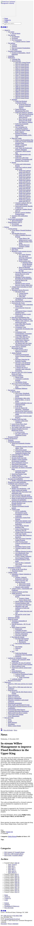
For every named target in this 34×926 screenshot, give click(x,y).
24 (18, 877)
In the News (18, 406)
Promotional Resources (18, 672)
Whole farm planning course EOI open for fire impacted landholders (23, 522)
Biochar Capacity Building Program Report (23, 213)
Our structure (12, 35)
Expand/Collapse (20, 852)
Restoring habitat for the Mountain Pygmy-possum (27, 264)
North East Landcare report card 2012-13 (25, 200)
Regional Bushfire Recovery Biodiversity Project (20, 429)
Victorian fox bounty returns (23, 566)
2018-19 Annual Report (22, 72)
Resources (18, 656)
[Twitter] (3, 27)
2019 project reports (24, 585)
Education (14, 49)
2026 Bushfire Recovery (19, 233)
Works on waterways (14, 696)
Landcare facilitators (17, 375)
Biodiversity (18, 629)
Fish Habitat (18, 646)
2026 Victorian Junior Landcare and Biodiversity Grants (22, 543)
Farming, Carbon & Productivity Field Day (21, 578)
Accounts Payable (17, 225)
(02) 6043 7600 (17, 915)
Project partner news (25, 261)
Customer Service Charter (22, 41)
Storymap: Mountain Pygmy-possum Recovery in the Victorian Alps (23, 273)
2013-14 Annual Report (22, 80)
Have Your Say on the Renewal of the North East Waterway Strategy (26, 120)
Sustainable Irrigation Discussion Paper (21, 471)
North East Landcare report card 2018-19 (25, 190)
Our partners (11, 43)
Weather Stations (16, 475)
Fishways (18, 648)
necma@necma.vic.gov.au (12, 919)
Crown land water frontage (15, 714)
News (9, 719)
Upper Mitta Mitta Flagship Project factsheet (23, 324)
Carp (16, 650)
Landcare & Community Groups (17, 658)
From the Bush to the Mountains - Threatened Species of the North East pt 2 (23, 409)
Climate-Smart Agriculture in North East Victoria (23, 532)
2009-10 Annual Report (22, 86)
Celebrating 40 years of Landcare (21, 663)
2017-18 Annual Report (22, 74)
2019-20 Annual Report (22, 70)
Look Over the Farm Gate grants (21, 495)
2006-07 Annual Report (22, 91)
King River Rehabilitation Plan (20, 317)
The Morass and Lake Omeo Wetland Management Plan (23, 344)
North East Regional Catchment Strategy (21, 102)
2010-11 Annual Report (22, 85)
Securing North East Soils (19, 419)
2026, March (11, 872)
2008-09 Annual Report (22, 88)
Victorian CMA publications (20, 216)
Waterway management (14, 698)
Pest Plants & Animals (18, 637)
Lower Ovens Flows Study (19, 424)
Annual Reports (16, 61)
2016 (16, 889)
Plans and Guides (17, 138)
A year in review (20, 432)
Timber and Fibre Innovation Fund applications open (21, 492)
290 (12, 854)
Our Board (15, 38)
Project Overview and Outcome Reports (21, 581)
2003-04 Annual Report (22, 96)
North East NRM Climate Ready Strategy (22, 131)
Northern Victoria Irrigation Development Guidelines (19, 460)
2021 (16, 880)
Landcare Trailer (20, 675)
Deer (13, 651)
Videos (14, 217)
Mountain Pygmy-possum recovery (22, 251)
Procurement (15, 224)
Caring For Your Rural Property (21, 477)
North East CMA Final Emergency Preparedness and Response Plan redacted (23, 159)
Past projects (11, 390)
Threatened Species (17, 571)
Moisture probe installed (22, 587)
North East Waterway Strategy (24, 112)
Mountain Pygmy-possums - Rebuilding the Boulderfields (23, 277)
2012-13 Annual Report (22, 82)
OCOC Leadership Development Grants (21, 511)
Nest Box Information (21, 634)
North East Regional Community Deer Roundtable (23, 653)
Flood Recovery (12, 690)
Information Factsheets (14, 567)
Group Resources (17, 671)
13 (18, 892)
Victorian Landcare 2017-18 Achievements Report (23, 203)
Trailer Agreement (24, 677)
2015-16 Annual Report (22, 77)
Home (6, 18)
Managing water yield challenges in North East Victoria (22, 608)
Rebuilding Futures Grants (22, 546)
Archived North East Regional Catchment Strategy (25, 106)
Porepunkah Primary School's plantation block (23, 311)
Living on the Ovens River (19, 569)
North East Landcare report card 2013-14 (25, 197)
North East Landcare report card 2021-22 (25, 181)
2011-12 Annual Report (22, 83)
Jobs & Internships (17, 220)
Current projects (12, 228)
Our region (11, 32)
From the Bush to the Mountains (21, 281)
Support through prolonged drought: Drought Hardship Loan (22, 502)
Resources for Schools (14, 680)
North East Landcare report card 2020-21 (25, 184)
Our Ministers (15, 36)
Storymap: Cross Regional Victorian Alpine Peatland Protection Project (22, 364)
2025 (16, 874)
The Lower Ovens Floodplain (20, 383)
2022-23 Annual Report (22, 65)
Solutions (7, 904)
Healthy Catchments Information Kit (21, 145)
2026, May (11, 869)
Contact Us (7, 20)
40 (18, 863)
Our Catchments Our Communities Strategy (21, 127)
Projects (6, 227)
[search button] (5, 24)
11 (15, 871)
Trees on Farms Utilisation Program (22, 496)
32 (18, 890)
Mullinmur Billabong (21, 388)
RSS (5, 852)
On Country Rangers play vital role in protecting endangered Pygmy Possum (25, 257)
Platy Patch (15, 249)
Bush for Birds (16, 391)
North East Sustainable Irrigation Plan (21, 124)
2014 (16, 892)
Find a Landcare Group (18, 666)
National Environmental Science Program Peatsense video (23, 356)
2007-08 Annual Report (22, 90)
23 (18, 887)
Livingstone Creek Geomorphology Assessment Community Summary (23, 333)
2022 (16, 879)
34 (18, 885)
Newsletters (11, 724)
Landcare (14, 44)
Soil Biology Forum (21, 382)
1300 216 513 (7, 915)
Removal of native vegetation (23, 632)
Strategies (14, 99)
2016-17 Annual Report (22, 75)
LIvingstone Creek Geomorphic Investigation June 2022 (24, 328)
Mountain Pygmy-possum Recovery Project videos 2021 (23, 284)
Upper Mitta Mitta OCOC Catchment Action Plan (22, 337)
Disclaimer (4, 923)
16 (18, 882)
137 (13, 852)
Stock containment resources (20, 462)
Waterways (7, 682)
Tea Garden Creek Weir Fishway (21, 427)
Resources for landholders (15, 479)
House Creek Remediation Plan (24, 140)
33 (18, 879)
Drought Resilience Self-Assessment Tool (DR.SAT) (23, 603)
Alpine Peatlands (16, 353)
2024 (16, 876)
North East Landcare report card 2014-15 (25, 194)
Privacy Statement (13, 923)
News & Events (8, 717)
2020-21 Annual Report (22, 69)
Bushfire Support (16, 504)
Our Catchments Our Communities (22, 301)
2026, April (11, 871)
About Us (7, 30)
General (9, 852)
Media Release (12, 836)
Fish (13, 645)
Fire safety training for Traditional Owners (21, 434)
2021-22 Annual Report (22, 67)
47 (18, 889)
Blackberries (22, 642)
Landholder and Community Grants (18, 483)
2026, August (12, 864)
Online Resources (17, 593)
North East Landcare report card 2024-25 (25, 171)
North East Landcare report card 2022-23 (25, 177)
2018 (16, 885)
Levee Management (13, 716)
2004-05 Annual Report (22, 94)
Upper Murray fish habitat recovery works (25, 239)
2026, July (11, 866)
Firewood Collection (21, 635)
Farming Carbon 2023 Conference (21, 421)
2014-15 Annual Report (22, 78)
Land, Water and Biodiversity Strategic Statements (23, 148)
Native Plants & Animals (19, 627)
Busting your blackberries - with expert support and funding (21, 489)
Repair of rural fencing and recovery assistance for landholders (22, 499)
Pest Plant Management (22, 638)
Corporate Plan (16, 59)
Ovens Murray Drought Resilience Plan (22, 526)
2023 (16, 877)
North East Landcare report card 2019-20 (25, 187)
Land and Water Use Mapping (20, 454)
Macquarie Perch (20, 291)
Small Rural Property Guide (20, 466)
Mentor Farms (19, 377)
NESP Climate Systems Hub (23, 601)
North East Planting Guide (19, 474)
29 (18, 880)
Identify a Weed (23, 640)
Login (6, 21)
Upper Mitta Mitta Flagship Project (22, 319)
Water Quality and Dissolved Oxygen (18, 705)
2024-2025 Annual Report (22, 62)
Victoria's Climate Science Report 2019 (25, 599)
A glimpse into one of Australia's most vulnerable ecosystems (23, 369)
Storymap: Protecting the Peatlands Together (22, 360)
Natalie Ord (9, 832)
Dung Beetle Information (19, 464)
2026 (16, 863)
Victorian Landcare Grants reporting (22, 664)
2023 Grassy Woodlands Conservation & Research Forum (22, 395)
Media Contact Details (14, 726)
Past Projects (22, 295)
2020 (16, 882)
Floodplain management (15, 703)
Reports (14, 162)
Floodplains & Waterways (11, 906)
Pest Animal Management (22, 643)
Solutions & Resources (10, 438)
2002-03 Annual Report (22, 98)
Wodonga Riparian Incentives (23, 551)
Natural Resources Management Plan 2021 (22, 110)
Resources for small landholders (17, 482)
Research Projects (13, 437)
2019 (16, 884)
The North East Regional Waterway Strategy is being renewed (26, 115)
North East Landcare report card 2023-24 (25, 174)
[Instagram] (7, 27)
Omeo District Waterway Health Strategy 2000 (22, 340)
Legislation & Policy (21, 630)
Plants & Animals (13, 619)
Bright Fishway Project (18, 425)
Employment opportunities (15, 219)
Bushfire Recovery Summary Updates (24, 245)
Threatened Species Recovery (20, 290)
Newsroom (18, 253)
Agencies (14, 46)
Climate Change (12, 572)
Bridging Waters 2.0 (17, 248)
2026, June (11, 868)
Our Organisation (17, 40)
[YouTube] (5, 27)
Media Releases (12, 722)
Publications (11, 57)
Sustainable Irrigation (14, 441)
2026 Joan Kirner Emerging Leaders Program (23, 539)
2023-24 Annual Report (22, 64)
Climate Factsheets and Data (20, 592)
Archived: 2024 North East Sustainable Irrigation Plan (23, 452)
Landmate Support (17, 679)
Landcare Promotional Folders (24, 674)
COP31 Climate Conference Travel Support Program (23, 557)
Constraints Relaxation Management (18, 711)
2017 (16, 887)
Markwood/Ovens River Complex (18, 713)
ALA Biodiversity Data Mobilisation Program (22, 553)
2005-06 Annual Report (22, 93)
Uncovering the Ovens (18, 303)
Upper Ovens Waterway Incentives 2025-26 (22, 529)
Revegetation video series (22, 398)
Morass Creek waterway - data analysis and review (24, 321)
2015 (16, 890)
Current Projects (23, 293)
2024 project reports (21, 450)
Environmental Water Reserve (16, 709)
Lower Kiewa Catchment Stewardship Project (19, 347)
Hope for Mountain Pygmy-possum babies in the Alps (26, 269)
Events (10, 721)
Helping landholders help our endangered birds (23, 403)
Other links (22, 296)
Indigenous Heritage (14, 617)
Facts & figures (16, 33)
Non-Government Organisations (21, 48)
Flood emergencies (13, 695)
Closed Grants (16, 509)
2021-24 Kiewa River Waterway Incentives (21, 350)
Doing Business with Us (15, 222)
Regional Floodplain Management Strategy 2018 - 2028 (23, 135)
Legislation (11, 56)
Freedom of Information (15, 51)
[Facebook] (2, 27)
